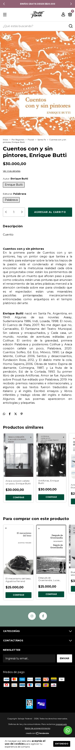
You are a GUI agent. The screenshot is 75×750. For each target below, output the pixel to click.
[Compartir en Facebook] (10, 414)
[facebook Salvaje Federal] (43, 616)
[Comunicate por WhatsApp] (67, 730)
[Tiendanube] (38, 733)
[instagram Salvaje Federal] (32, 616)
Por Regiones (18, 139)
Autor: (15, 178)
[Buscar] (70, 26)
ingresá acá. (61, 724)
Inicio (5, 139)
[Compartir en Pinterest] (22, 414)
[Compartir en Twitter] (15, 414)
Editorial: (14, 193)
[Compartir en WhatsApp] (4, 414)
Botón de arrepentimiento (37, 728)
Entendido (61, 744)
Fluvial (31, 139)
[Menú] (5, 14)
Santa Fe (42, 139)
